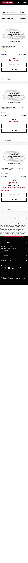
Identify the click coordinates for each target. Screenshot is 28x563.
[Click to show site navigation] (24, 2)
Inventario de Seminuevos (8, 248)
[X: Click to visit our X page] (5, 268)
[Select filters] (27, 18)
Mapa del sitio (18, 279)
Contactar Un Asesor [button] (14, 65)
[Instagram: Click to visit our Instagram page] (17, 268)
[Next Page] (18, 218)
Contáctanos (3, 279)
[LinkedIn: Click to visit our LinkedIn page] (13, 268)
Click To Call (14, 69)
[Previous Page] (15, 218)
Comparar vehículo (9, 79)
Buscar (22, 12)
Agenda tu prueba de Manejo (9, 252)
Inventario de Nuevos (7, 246)
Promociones (4, 250)
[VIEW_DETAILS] (14, 33)
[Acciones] (25, 47)
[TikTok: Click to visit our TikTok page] (21, 268)
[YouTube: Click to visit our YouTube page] (9, 268)
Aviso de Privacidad (11, 279)
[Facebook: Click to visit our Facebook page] (2, 268)
